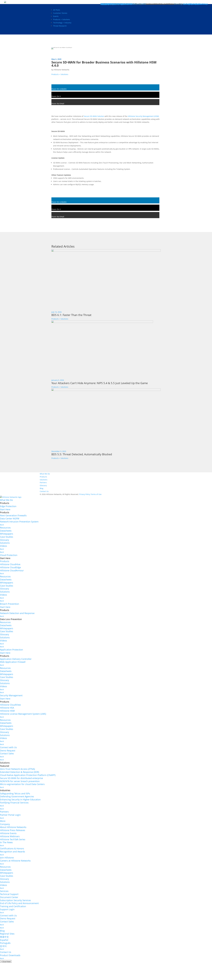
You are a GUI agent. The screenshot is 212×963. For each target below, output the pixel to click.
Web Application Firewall (13, 661)
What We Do (45, 474)
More (2, 821)
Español (4, 939)
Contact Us (44, 491)
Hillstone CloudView (10, 704)
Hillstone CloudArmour (12, 570)
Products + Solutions (61, 19)
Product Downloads (10, 955)
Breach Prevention (9, 603)
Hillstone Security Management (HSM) (143, 116)
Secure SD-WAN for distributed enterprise (21, 778)
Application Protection (11, 649)
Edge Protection (8, 506)
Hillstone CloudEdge (10, 567)
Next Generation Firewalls (13, 515)
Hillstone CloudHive (10, 564)
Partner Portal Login (10, 814)
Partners (43, 482)
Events (56, 16)
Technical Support (9, 894)
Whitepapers (6, 533)
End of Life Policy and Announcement (19, 903)
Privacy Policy (84, 494)
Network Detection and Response (17, 613)
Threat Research (60, 26)
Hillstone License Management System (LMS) (23, 713)
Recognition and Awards (12, 851)
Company (5, 824)
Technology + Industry (62, 22)
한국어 (3, 946)
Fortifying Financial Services (14, 802)
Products (43, 477)
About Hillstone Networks (13, 827)
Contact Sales (7, 753)
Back (2, 525)
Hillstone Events (8, 833)
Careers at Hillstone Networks (15, 860)
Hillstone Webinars (10, 836)
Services (4, 891)
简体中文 (4, 936)
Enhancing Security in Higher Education (20, 799)
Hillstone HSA (7, 707)
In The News (6, 842)
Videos (3, 545)
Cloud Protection (8, 555)
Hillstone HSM (7, 710)
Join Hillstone (7, 857)
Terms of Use (96, 494)
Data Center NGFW (9, 518)
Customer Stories (60, 13)
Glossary (43, 485)
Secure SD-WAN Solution (94, 116)
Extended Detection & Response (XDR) (19, 772)
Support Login (7, 909)
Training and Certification (13, 906)
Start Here (5, 509)
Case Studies (6, 536)
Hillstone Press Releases (12, 830)
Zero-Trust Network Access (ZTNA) (17, 768)
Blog (41, 488)
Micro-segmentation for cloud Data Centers (22, 784)
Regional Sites (7, 933)
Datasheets (6, 530)
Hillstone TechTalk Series (12, 839)
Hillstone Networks (61, 69)
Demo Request (7, 750)
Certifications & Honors (12, 848)
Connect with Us (8, 747)
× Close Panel (6, 961)
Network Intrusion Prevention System (19, 521)
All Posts (56, 10)
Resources (5, 527)
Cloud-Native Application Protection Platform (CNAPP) (27, 775)
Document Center (9, 897)
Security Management (11, 695)
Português (5, 943)
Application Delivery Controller (16, 658)
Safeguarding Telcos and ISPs (15, 793)
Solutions (43, 479)
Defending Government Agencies (17, 796)
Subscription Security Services (15, 900)
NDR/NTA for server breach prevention (20, 781)
